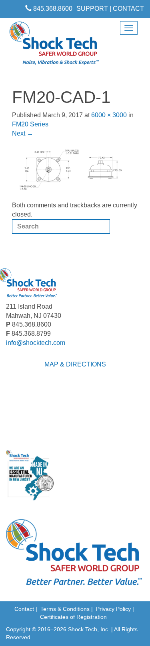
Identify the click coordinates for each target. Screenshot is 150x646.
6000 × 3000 (109, 115)
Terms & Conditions (65, 609)
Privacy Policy (113, 609)
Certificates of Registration (73, 617)
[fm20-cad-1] (75, 169)
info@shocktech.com (35, 342)
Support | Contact (110, 8)
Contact (24, 609)
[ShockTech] (54, 46)
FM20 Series (30, 124)
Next (22, 133)
